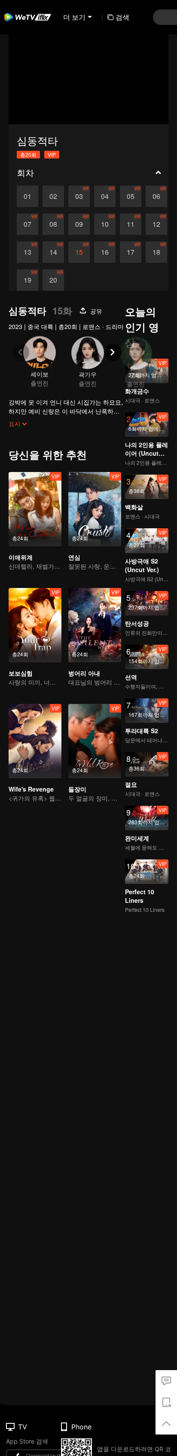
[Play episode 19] (27, 280)
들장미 (77, 789)
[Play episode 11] (130, 224)
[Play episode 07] (27, 224)
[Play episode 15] (79, 252)
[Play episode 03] (79, 196)
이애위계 (21, 557)
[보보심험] (35, 625)
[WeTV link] (28, 17)
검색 (122, 17)
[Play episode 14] (53, 252)
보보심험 (21, 673)
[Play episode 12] (156, 224)
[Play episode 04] (105, 196)
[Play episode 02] (53, 196)
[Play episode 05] (130, 196)
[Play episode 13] (27, 252)
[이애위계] (35, 509)
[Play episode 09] (79, 224)
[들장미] (94, 741)
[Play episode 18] (156, 252)
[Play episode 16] (105, 252)
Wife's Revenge (31, 789)
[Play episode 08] (53, 224)
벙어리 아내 (84, 673)
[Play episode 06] (156, 196)
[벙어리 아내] (94, 625)
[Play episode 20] (53, 280)
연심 (74, 557)
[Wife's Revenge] (35, 741)
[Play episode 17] (130, 252)
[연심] (94, 509)
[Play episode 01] (27, 196)
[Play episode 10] (105, 224)
